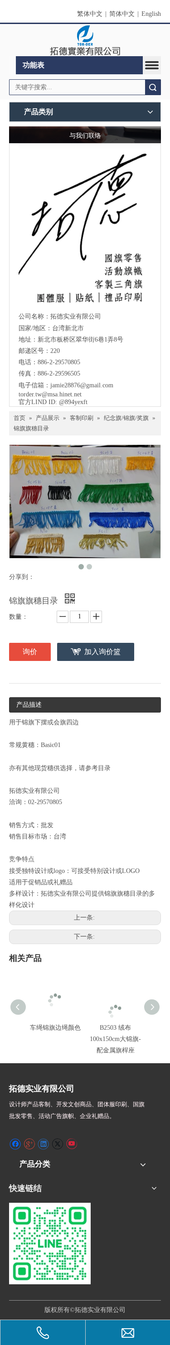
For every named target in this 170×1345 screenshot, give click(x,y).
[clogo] (85, 40)
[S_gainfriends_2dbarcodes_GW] (50, 1243)
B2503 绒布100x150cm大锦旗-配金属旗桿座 (115, 1039)
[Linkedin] (43, 1144)
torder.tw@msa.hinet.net (50, 394)
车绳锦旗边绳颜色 (55, 1027)
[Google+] (29, 1144)
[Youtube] (71, 1144)
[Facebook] (15, 1144)
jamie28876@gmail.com (81, 385)
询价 (30, 652)
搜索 (152, 87)
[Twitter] (57, 1144)
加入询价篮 (102, 652)
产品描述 (29, 704)
